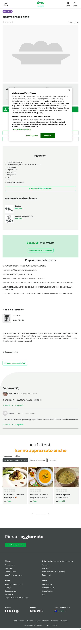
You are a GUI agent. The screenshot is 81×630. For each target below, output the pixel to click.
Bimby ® (8, 588)
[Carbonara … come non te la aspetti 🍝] (15, 477)
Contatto (30, 621)
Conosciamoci (10, 591)
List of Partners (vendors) (21, 129)
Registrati (45, 568)
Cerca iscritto (47, 591)
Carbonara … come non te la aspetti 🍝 (14, 496)
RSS (43, 594)
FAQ (48, 625)
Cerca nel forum (48, 588)
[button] (6, 4)
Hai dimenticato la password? (53, 572)
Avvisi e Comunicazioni (13, 584)
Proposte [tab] (52, 460)
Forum (7, 580)
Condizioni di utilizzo (42, 621)
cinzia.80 (12, 394)
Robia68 (61, 501)
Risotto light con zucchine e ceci (63, 496)
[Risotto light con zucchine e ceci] (66, 477)
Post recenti (46, 575)
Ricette (8, 561)
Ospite (11, 413)
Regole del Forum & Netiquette (17, 598)
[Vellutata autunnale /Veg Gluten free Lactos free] (40, 477)
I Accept (47, 135)
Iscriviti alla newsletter (15, 545)
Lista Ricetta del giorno (14, 575)
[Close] (69, 90)
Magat (9, 501)
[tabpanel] (40, 491)
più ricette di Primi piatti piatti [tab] (15, 460)
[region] (40, 114)
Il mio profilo (57, 561)
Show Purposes (32, 135)
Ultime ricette (10, 572)
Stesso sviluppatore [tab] (37, 460)
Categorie (9, 568)
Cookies (54, 625)
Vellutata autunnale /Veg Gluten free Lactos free (40, 496)
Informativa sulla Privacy (59, 621)
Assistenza (9, 594)
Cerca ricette (10, 565)
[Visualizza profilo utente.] (5, 394)
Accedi (45, 565)
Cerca (44, 580)
